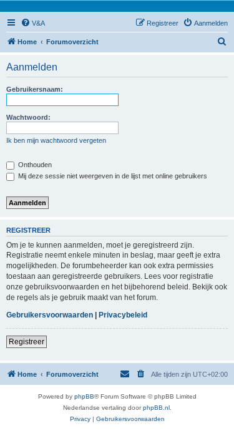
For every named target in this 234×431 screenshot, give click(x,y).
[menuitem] (33, 23)
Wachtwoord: (28, 117)
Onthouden (34, 164)
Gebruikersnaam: (34, 89)
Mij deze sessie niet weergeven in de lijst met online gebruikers (111, 176)
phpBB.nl (156, 407)
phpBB (84, 396)
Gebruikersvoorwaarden (49, 315)
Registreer (26, 341)
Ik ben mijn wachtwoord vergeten (56, 140)
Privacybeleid (123, 315)
